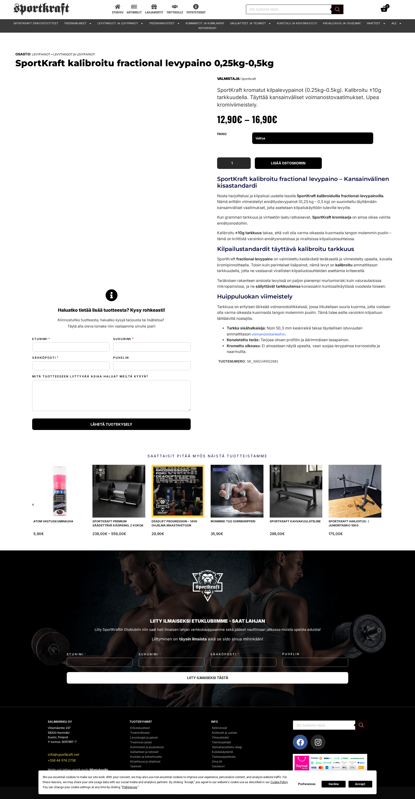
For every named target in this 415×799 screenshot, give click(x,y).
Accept (360, 784)
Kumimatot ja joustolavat (147, 747)
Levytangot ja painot (144, 737)
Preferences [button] (129, 787)
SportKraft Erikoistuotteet (35, 23)
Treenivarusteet (162, 23)
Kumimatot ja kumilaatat (205, 23)
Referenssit (207, 28)
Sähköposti (45, 357)
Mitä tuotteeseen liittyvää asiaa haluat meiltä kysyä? (90, 376)
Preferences (307, 784)
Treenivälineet (75, 23)
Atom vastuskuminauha (53, 521)
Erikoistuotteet (140, 728)
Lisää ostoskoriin (288, 163)
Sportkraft (248, 79)
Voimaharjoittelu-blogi (227, 747)
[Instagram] (318, 742)
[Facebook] (300, 742)
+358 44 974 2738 (62, 760)
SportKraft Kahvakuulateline (295, 521)
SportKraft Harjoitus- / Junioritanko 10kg (349, 523)
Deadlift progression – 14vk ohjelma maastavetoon (174, 523)
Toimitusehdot (221, 742)
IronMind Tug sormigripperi (233, 521)
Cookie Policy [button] (278, 782)
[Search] (337, 9)
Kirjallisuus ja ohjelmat (342, 23)
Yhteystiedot (220, 737)
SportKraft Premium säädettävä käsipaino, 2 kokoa (117, 523)
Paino (222, 134)
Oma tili (217, 761)
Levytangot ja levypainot (118, 23)
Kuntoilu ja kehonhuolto (297, 23)
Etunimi (41, 338)
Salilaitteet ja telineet (248, 23)
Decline (334, 784)
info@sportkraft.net (63, 754)
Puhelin (121, 357)
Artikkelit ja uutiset (224, 732)
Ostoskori (218, 766)
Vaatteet (373, 23)
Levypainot (41, 54)
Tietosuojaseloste (224, 756)
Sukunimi (123, 338)
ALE (394, 23)
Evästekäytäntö (222, 752)
